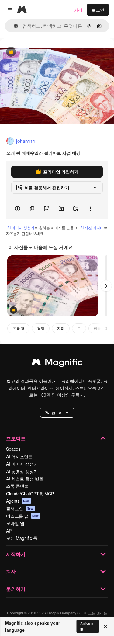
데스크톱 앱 (22, 516)
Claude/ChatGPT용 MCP (30, 494)
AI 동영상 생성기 (22, 471)
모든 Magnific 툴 (21, 538)
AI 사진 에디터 (92, 227)
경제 (40, 328)
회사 (11, 571)
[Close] (105, 626)
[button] (57, 413)
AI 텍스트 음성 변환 (24, 479)
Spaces (13, 449)
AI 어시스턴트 (19, 456)
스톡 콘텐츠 (17, 486)
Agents (18, 501)
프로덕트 (16, 438)
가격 (78, 10)
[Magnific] (57, 363)
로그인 (98, 10)
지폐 (60, 328)
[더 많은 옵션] (90, 208)
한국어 (57, 412)
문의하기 (16, 588)
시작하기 (16, 553)
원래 (35, 52)
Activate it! (86, 626)
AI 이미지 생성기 (20, 227)
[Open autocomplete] (13, 26)
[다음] (106, 285)
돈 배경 (18, 328)
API (9, 531)
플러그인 (19, 508)
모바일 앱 (15, 523)
